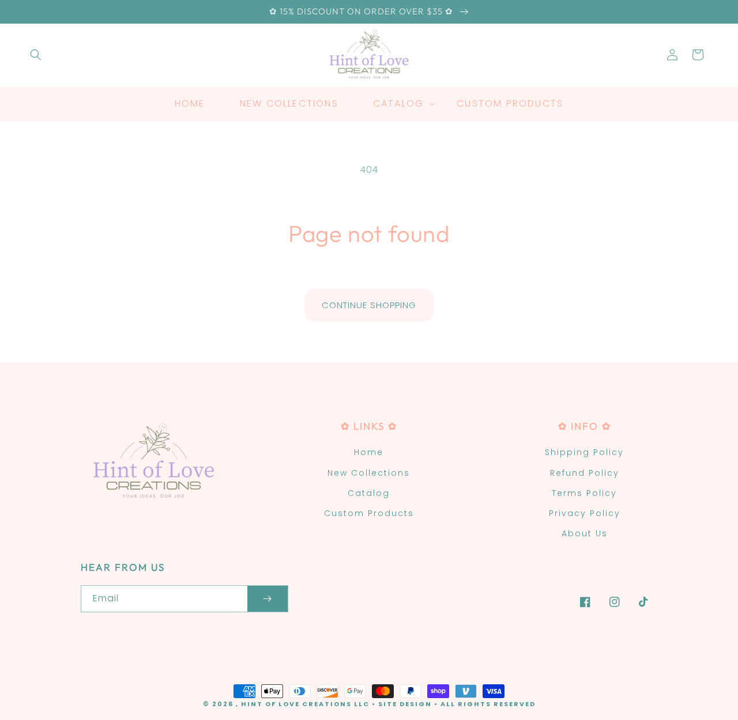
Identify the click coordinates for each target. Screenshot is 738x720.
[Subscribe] (267, 599)
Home (368, 452)
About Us (585, 533)
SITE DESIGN (405, 703)
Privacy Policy (584, 513)
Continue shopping (369, 305)
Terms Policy (584, 493)
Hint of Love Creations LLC (305, 703)
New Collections (368, 473)
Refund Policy (584, 473)
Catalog (369, 493)
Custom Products (369, 513)
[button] (35, 54)
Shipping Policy (584, 452)
